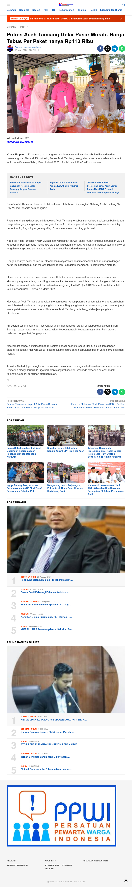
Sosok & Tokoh (28, 577)
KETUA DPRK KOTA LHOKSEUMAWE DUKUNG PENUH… (54, 719)
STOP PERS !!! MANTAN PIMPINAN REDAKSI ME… (50, 744)
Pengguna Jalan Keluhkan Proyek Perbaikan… (47, 579)
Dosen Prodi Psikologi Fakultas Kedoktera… (46, 592)
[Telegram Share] (115, 48)
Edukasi (24, 589)
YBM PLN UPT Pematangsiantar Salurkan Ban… (48, 629)
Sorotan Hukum (29, 729)
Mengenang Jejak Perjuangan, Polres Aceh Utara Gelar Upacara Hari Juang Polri (65, 488)
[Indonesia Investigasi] (66, 4)
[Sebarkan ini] (100, 48)
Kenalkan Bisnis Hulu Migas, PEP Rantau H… (46, 616)
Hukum (24, 741)
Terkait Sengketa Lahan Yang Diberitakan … (45, 756)
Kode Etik (50, 860)
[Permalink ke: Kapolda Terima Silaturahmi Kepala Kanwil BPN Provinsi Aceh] (66, 435)
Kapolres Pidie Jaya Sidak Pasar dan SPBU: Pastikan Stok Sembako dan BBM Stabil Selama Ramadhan (98, 404)
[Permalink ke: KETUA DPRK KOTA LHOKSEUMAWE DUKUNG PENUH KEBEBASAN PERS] (66, 679)
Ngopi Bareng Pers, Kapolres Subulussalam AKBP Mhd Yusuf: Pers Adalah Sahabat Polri (24, 488)
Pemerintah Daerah (30, 601)
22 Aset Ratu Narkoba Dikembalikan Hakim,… (46, 769)
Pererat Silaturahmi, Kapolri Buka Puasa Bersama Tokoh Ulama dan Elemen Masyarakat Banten (32, 404)
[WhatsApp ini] (122, 48)
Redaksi (11, 860)
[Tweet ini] (107, 48)
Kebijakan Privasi (17, 865)
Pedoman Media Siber (95, 860)
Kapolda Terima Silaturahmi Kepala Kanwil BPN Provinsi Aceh (64, 186)
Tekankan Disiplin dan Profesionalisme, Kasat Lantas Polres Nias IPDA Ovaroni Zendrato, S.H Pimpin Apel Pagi (103, 187)
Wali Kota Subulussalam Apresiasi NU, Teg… (46, 604)
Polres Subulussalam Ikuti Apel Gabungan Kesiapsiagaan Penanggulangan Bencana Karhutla (26, 187)
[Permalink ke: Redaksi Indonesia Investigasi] (10, 48)
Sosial (24, 626)
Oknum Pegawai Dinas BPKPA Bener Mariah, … (48, 731)
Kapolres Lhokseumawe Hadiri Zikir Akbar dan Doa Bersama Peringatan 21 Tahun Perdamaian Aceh (106, 489)
